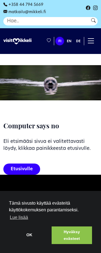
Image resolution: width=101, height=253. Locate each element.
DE (78, 41)
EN (69, 41)
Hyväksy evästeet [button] (72, 235)
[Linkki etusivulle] (17, 41)
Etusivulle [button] (22, 169)
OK (29, 235)
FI (59, 41)
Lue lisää (19, 217)
